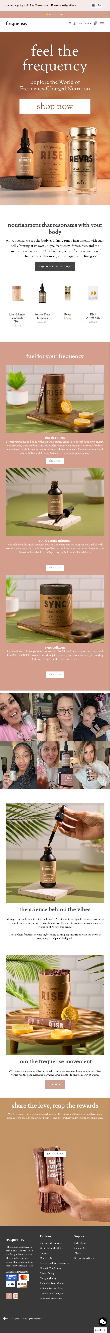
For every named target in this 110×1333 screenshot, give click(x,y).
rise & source (55, 438)
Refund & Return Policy (52, 1283)
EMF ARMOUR (93, 316)
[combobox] (96, 5)
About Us (79, 1253)
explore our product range (55, 266)
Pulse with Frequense (51, 1243)
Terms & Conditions (50, 1268)
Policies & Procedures (51, 1299)
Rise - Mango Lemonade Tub (17, 318)
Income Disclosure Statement (54, 1263)
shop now (55, 461)
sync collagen (55, 647)
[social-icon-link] (9, 1296)
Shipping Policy (48, 1278)
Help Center (80, 1243)
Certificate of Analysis (51, 1293)
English (98, 1330)
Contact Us (46, 1258)
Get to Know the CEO (51, 1248)
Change (44, 5)
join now (55, 1084)
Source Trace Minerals (42, 316)
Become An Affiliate (84, 1258)
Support (44, 1253)
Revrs (67, 315)
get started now (55, 1154)
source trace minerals (55, 540)
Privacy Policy (47, 1273)
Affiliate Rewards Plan (51, 1288)
